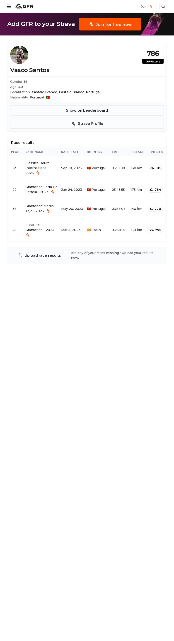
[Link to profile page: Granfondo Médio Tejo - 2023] (87, 208)
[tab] (22, 142)
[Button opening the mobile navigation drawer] (9, 6)
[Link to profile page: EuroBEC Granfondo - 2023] (87, 229)
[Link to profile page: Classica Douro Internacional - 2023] (87, 168)
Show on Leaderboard (87, 110)
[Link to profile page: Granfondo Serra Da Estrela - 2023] (87, 189)
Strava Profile (90, 123)
